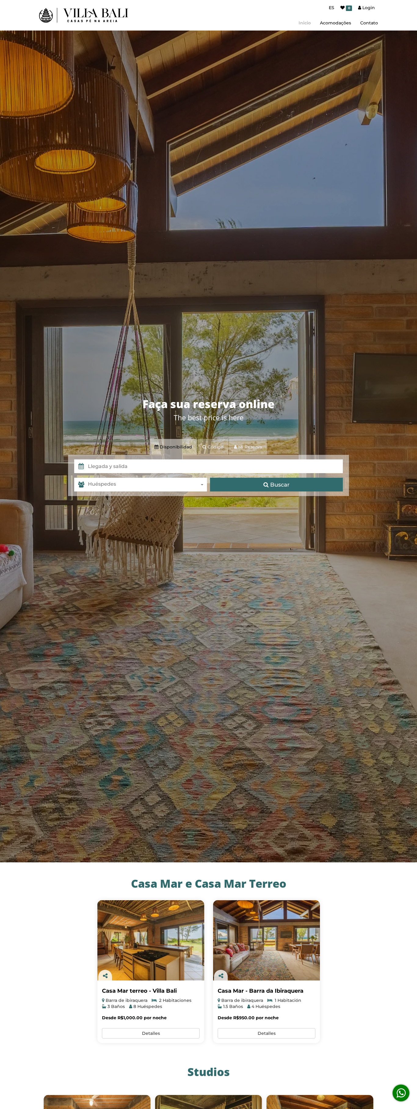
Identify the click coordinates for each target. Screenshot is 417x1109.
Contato (369, 23)
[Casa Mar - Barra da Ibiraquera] (266, 940)
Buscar (279, 484)
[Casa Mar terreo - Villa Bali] (150, 940)
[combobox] (147, 484)
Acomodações (335, 23)
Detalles (151, 1033)
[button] (215, 466)
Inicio (305, 23)
